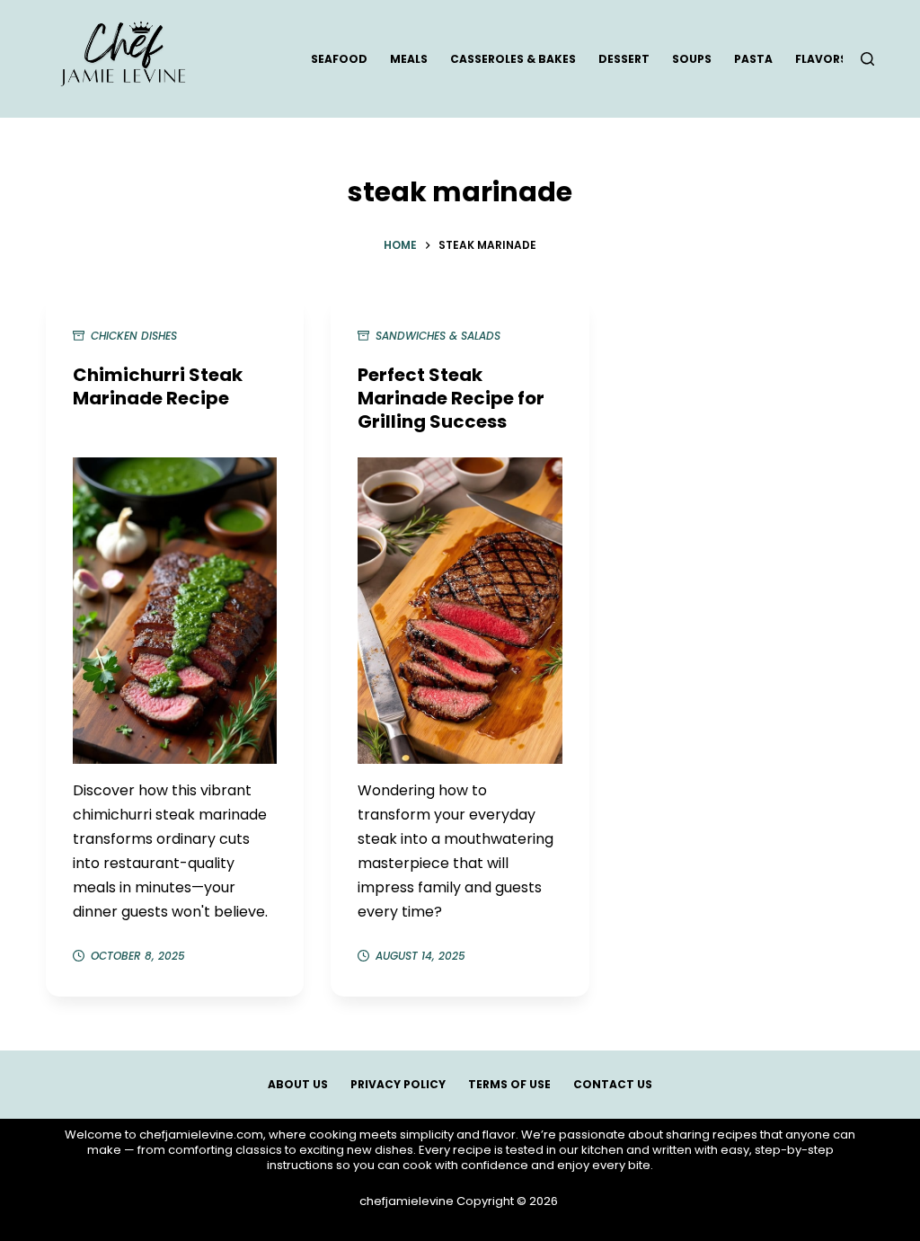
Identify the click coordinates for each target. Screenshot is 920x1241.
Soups (692, 58)
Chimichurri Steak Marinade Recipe (158, 386)
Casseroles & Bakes (513, 58)
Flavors (821, 58)
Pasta (753, 58)
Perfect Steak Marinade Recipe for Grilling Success (451, 398)
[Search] (867, 59)
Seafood (339, 58)
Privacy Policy (398, 1084)
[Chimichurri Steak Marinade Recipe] (175, 610)
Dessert (624, 58)
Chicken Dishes (134, 335)
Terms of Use (509, 1084)
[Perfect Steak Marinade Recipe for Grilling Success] (460, 610)
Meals (409, 58)
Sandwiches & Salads (438, 335)
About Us (298, 1084)
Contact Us (612, 1084)
